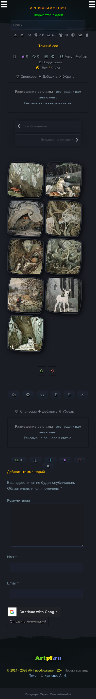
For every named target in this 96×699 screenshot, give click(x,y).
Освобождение (35, 126)
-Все (44, 68)
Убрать (68, 76)
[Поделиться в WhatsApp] (69, 394)
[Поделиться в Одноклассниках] (55, 394)
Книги (55, 68)
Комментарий (18, 500)
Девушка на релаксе (57, 140)
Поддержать (51, 62)
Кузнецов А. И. (56, 675)
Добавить (50, 76)
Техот (33, 675)
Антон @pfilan (76, 56)
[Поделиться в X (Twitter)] (82, 394)
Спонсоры (28, 76)
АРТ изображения (48, 8)
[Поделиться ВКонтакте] (42, 394)
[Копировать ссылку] (14, 394)
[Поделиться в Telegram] (28, 394)
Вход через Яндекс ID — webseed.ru (48, 694)
